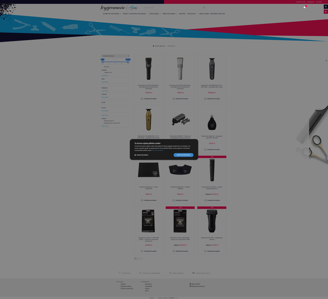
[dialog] (164, 149)
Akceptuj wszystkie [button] (183, 155)
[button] (141, 155)
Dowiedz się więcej (157, 150)
